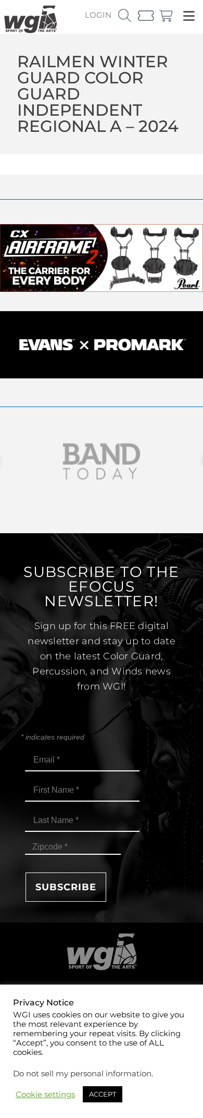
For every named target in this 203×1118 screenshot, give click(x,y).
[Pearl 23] (101, 289)
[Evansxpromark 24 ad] (101, 375)
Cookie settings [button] (45, 1094)
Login (98, 15)
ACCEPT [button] (102, 1094)
